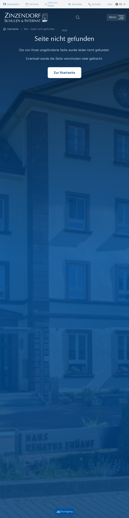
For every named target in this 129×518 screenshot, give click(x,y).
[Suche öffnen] (77, 17)
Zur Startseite (64, 72)
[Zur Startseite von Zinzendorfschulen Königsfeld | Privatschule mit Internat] (26, 17)
